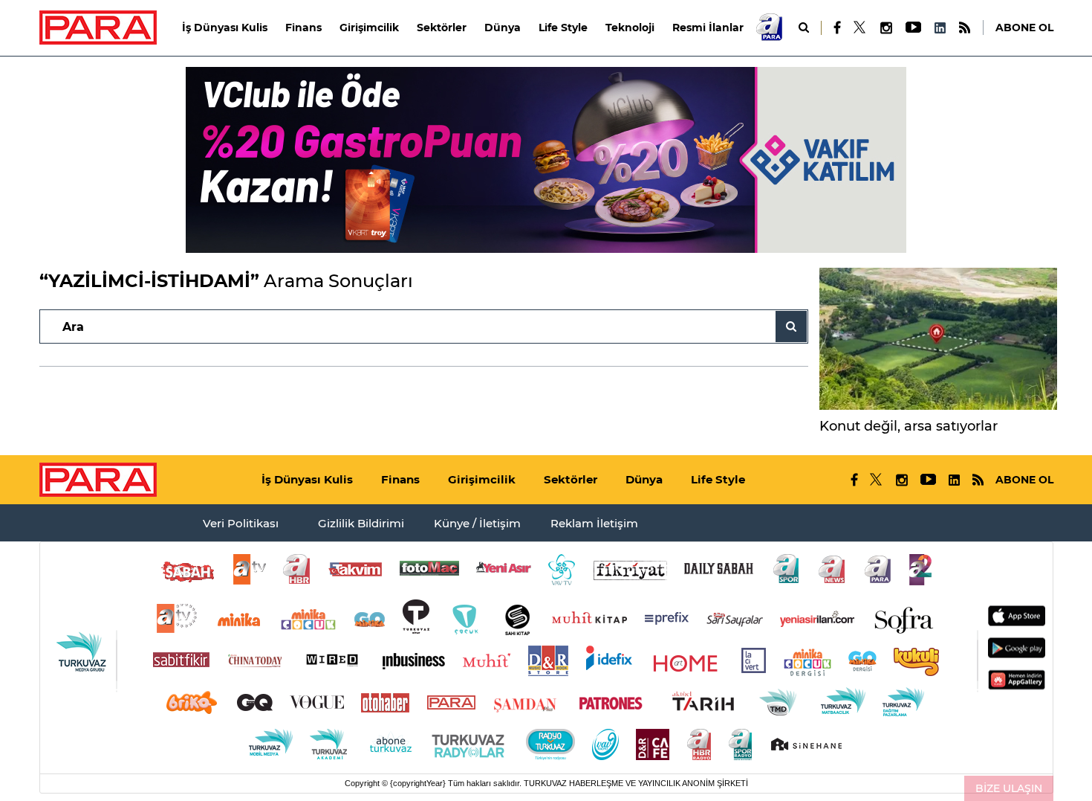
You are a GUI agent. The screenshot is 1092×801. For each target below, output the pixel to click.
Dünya (502, 27)
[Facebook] (837, 27)
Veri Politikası (241, 523)
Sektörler (442, 27)
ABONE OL (1024, 27)
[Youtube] (912, 28)
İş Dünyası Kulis (224, 27)
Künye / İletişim (477, 523)
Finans (303, 27)
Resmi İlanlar (708, 27)
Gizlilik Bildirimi (361, 523)
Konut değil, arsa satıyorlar (908, 426)
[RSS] (964, 28)
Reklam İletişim (594, 523)
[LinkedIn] (939, 28)
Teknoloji (629, 27)
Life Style (563, 27)
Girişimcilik (369, 27)
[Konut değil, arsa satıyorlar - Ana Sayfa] (938, 339)
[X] (860, 27)
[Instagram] (885, 28)
